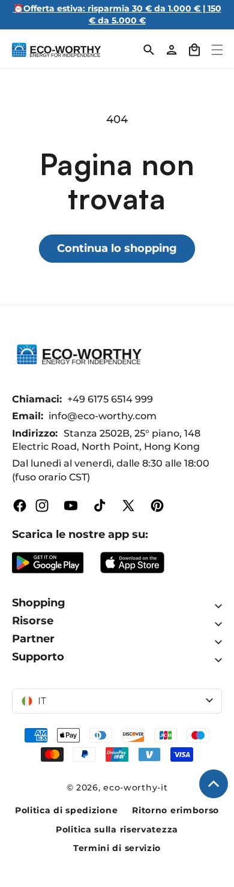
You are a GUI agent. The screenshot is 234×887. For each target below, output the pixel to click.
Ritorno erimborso (175, 810)
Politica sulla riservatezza (117, 829)
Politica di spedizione (66, 810)
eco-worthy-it (135, 787)
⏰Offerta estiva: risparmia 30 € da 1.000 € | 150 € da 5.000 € (117, 14)
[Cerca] (149, 50)
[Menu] (217, 50)
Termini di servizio (117, 848)
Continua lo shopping (117, 248)
